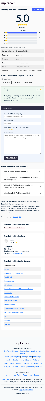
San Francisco (32, 351)
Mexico (8, 360)
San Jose (15, 367)
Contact (36, 375)
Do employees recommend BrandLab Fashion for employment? (21, 179)
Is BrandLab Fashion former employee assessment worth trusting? (18, 186)
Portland (36, 360)
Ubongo (7, 320)
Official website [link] (16, 253)
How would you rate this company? (16, 127)
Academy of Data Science (13, 273)
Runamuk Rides (9, 305)
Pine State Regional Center (13, 313)
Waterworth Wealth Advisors (14, 309)
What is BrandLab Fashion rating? (16, 172)
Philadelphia (28, 363)
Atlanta (7, 357)
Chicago (15, 351)
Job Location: (8, 121)
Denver (22, 360)
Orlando (23, 367)
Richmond (38, 367)
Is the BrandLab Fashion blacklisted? (17, 193)
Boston (28, 360)
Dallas (29, 357)
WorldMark (8, 277)
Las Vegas (6, 367)
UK (20, 217)
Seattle (15, 360)
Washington (15, 357)
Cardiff (15, 217)
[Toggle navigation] (41, 3)
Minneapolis (38, 363)
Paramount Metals (10, 301)
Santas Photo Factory (11, 297)
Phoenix (5, 363)
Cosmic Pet (8, 293)
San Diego (37, 357)
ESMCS (6, 269)
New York (7, 351)
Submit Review (11, 158)
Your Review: (8, 133)
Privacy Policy (16, 375)
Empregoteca (9, 281)
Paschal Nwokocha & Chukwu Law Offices (18, 289)
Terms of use (27, 375)
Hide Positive (6, 82)
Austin (23, 357)
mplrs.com (6, 379)
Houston (23, 351)
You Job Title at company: (13, 114)
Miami (12, 363)
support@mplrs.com (26, 390)
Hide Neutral (16, 82)
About (8, 375)
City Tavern (8, 285)
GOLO (6, 316)
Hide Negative (27, 82)
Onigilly (7, 324)
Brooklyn (19, 363)
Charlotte (30, 367)
